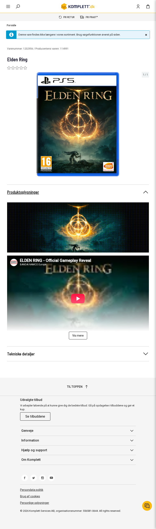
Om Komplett (31, 460)
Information (30, 440)
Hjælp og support (34, 450)
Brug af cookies (30, 496)
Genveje (27, 431)
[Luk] (146, 35)
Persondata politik (31, 489)
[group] (78, 124)
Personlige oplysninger (34, 502)
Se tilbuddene (35, 416)
